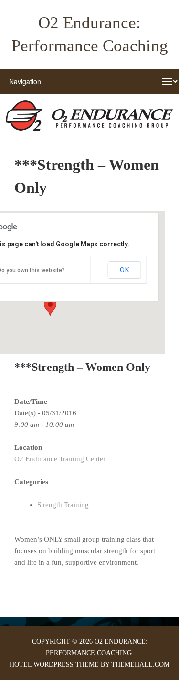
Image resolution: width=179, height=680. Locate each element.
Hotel (21, 664)
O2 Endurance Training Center (59, 459)
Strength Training (63, 505)
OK (124, 270)
